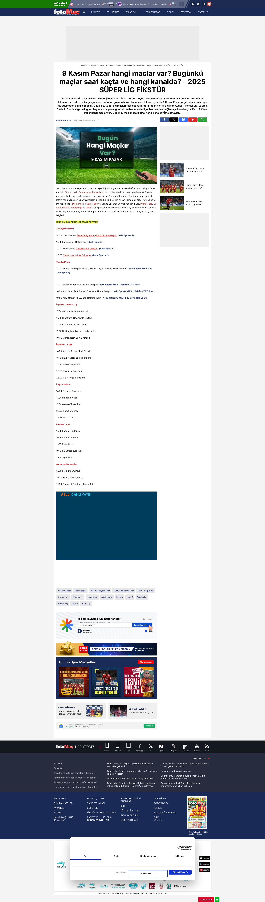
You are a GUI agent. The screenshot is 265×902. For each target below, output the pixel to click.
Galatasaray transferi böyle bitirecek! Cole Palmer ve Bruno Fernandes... (183, 777)
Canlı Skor (59, 768)
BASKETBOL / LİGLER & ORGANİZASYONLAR (99, 818)
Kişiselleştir (146, 873)
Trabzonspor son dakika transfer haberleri (75, 787)
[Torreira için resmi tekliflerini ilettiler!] (172, 170)
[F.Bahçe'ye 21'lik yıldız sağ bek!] (172, 203)
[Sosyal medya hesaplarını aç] (204, 4)
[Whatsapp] (202, 119)
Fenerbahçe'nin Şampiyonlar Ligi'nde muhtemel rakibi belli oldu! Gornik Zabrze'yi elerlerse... (131, 784)
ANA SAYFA (60, 798)
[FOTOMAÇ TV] (193, 4)
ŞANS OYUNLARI (96, 803)
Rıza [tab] (86, 856)
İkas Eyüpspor (84, 255)
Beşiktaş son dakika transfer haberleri (73, 773)
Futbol (93, 65)
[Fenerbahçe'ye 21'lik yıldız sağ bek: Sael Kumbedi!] (106, 682)
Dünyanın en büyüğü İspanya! (176, 771)
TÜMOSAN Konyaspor (123, 591)
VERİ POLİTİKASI (129, 820)
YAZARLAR (59, 807)
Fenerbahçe (77, 203)
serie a (75, 603)
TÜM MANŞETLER (63, 803)
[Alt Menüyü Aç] (84, 12)
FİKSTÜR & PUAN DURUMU (101, 812)
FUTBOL (58, 812)
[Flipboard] (193, 119)
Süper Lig (70, 192)
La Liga (119, 597)
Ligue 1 (89, 207)
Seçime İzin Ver (121, 872)
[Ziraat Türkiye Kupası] (209, 4)
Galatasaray (85, 192)
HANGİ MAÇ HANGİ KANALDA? (64, 818)
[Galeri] (198, 4)
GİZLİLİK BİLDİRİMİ (130, 815)
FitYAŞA (58, 763)
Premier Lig (146, 203)
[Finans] (106, 648)
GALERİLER (160, 798)
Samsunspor (69, 255)
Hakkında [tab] (179, 856)
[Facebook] (164, 119)
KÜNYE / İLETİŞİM (129, 810)
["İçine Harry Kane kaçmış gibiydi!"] (172, 186)
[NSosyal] (183, 119)
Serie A (65, 207)
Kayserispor (92, 203)
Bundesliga (76, 207)
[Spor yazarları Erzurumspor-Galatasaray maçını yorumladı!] (74, 682)
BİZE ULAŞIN (158, 818)
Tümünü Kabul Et (180, 872)
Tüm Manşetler (146, 662)
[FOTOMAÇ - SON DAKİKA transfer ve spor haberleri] (67, 12)
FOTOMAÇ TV (161, 803)
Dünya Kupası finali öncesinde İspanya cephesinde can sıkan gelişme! (180, 784)
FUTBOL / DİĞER (95, 798)
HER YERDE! (84, 747)
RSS (122, 806)
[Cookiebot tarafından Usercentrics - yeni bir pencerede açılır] (179, 848)
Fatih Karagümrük (86, 235)
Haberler (83, 65)
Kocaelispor (98, 192)
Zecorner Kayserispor (87, 248)
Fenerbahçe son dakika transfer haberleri (75, 777)
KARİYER (158, 807)
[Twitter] (173, 119)
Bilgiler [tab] (116, 856)
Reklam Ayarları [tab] (148, 856)
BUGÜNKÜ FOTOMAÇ (165, 812)
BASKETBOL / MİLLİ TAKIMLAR (130, 800)
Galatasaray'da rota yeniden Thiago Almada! (130, 778)
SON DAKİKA (206, 899)
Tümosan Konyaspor (106, 235)
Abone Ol (149, 726)
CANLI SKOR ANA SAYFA (60, 4)
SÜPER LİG (92, 807)
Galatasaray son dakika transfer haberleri (75, 782)
